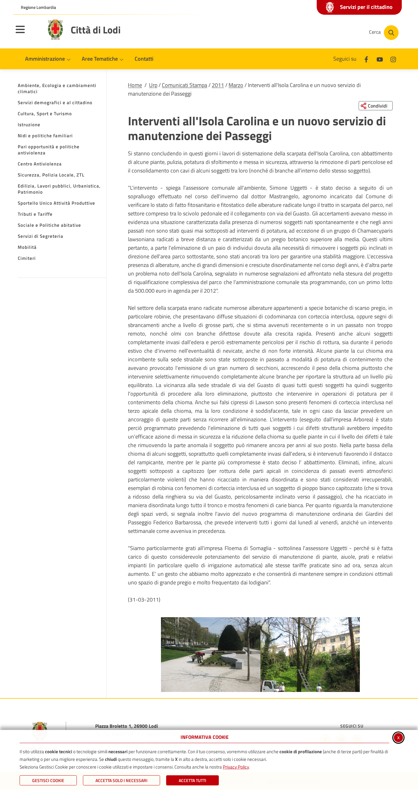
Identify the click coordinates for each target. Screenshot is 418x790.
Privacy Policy (236, 766)
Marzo (236, 85)
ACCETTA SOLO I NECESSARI (121, 780)
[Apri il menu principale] (28, 33)
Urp (153, 85)
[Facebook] (366, 59)
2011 (218, 85)
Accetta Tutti (192, 780)
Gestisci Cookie (48, 780)
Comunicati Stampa (184, 85)
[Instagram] (393, 59)
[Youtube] (379, 59)
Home (135, 85)
